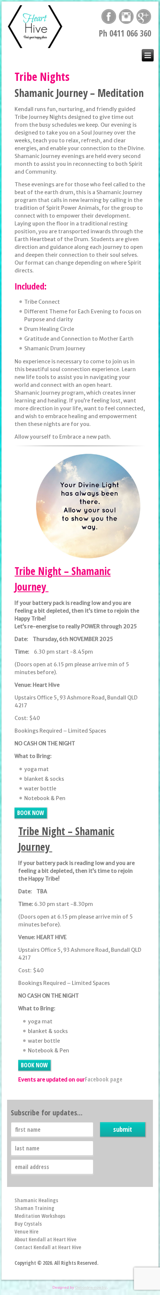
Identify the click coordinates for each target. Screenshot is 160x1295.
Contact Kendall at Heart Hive (48, 1247)
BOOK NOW (30, 813)
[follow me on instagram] (126, 20)
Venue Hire (26, 1231)
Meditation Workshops (40, 1215)
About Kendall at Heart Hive (45, 1239)
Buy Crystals (28, 1223)
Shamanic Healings (36, 1200)
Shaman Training (34, 1208)
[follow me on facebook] (108, 20)
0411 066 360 (130, 33)
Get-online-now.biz (91, 1287)
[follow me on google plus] (143, 20)
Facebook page (103, 1079)
